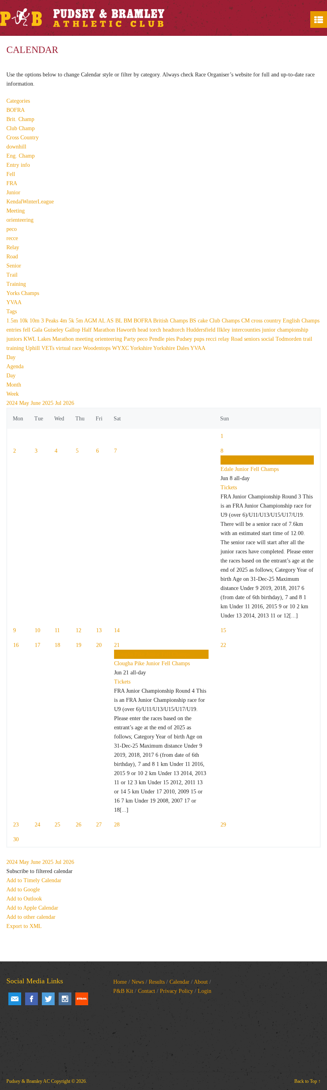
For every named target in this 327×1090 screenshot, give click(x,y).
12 (78, 630)
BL (119, 321)
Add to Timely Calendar (33, 880)
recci (212, 339)
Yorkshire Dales (171, 348)
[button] (39, 871)
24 (37, 825)
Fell (10, 174)
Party (130, 339)
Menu (318, 19)
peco (11, 229)
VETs (48, 348)
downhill (16, 147)
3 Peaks (50, 321)
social (268, 339)
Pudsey (185, 339)
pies (171, 339)
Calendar (179, 982)
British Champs (171, 321)
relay (224, 339)
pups (200, 339)
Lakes (44, 339)
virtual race (69, 348)
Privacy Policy (176, 991)
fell (27, 330)
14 (117, 630)
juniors (15, 339)
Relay (12, 247)
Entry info (18, 165)
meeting (85, 339)
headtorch (174, 330)
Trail (12, 275)
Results (157, 982)
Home (120, 982)
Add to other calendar (30, 917)
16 (16, 645)
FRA (11, 183)
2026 (68, 403)
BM (129, 321)
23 (16, 825)
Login (204, 991)
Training (16, 284)
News (138, 982)
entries (14, 330)
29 (223, 825)
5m (80, 321)
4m (64, 321)
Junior (13, 192)
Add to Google (23, 890)
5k (72, 321)
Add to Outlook (24, 899)
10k (25, 321)
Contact (146, 991)
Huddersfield (201, 330)
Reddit (81, 998)
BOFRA (15, 110)
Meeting (15, 211)
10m (35, 321)
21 (117, 645)
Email (14, 998)
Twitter (48, 998)
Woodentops (97, 348)
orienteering (19, 220)
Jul (59, 403)
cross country (267, 321)
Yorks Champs (22, 293)
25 (57, 825)
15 (223, 630)
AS (110, 321)
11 (57, 630)
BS (193, 321)
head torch (150, 330)
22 (223, 645)
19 (78, 645)
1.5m (13, 321)
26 (78, 825)
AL (102, 321)
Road (12, 257)
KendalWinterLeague (30, 202)
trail (307, 339)
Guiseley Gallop (63, 330)
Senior (13, 266)
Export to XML (24, 926)
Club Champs (225, 321)
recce (12, 238)
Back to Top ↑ (307, 1081)
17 (37, 645)
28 (117, 825)
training (16, 348)
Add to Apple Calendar (32, 908)
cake (203, 321)
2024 (12, 403)
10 (37, 630)
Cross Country (22, 138)
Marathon (63, 339)
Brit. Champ (20, 119)
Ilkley (224, 330)
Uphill (33, 348)
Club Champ (20, 128)
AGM (91, 321)
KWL (30, 339)
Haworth (127, 330)
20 (99, 645)
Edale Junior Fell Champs (250, 469)
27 (99, 825)
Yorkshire (141, 348)
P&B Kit (123, 991)
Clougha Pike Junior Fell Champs (152, 663)
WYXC (121, 348)
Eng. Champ (20, 156)
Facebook (31, 998)
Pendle (157, 339)
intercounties (247, 330)
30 (16, 839)
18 (57, 645)
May (25, 403)
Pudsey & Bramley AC (28, 1081)
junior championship (285, 330)
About (201, 982)
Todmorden (289, 339)
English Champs (301, 321)
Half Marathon (99, 330)
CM (246, 321)
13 (99, 630)
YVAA (14, 302)
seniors (252, 339)
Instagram (65, 998)
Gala (38, 330)
